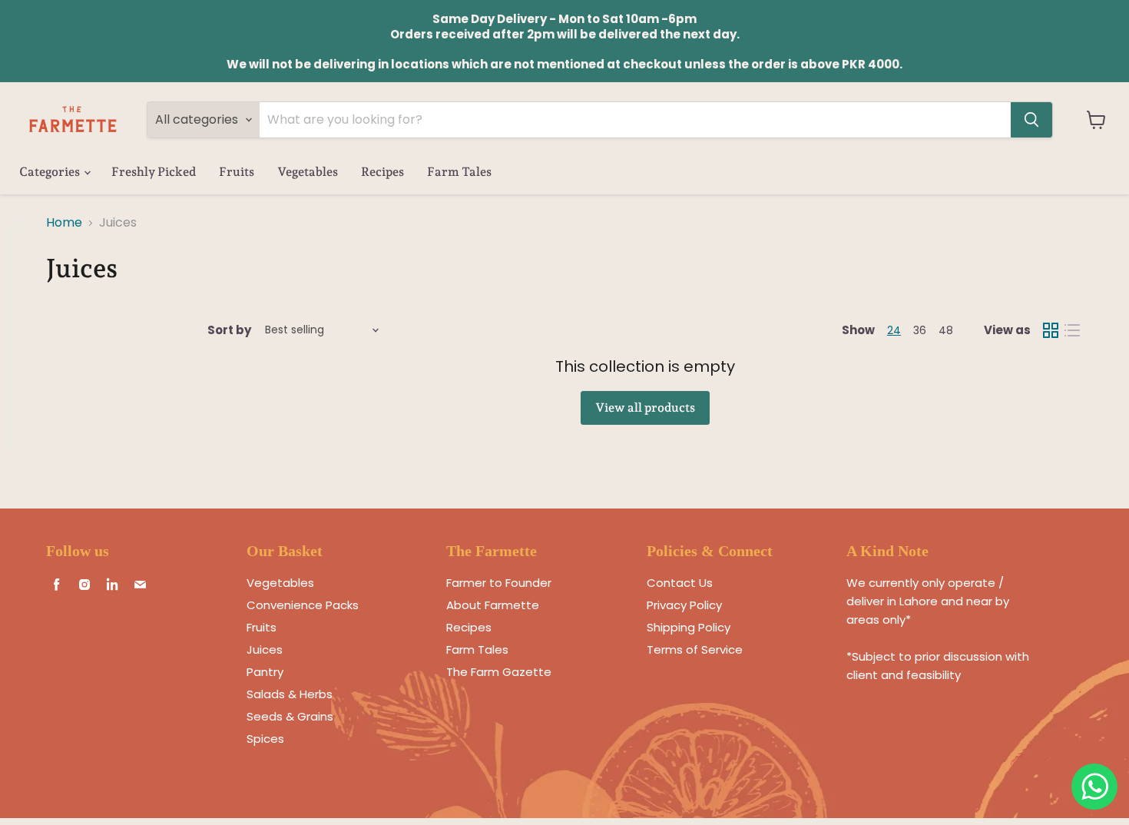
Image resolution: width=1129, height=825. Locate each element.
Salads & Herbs (290, 694)
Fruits (236, 171)
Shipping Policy (688, 627)
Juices (265, 649)
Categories (50, 171)
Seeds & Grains (290, 716)
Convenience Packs (303, 605)
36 (919, 330)
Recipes (382, 171)
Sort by (229, 329)
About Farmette (492, 605)
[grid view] (1050, 330)
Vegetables (307, 171)
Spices (265, 739)
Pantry (265, 672)
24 (894, 330)
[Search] (1031, 120)
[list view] (1072, 330)
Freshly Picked (153, 171)
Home (64, 223)
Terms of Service (695, 649)
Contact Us (680, 583)
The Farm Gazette (498, 672)
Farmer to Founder (498, 583)
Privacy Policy (684, 605)
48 (946, 330)
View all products (645, 407)
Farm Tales (459, 171)
